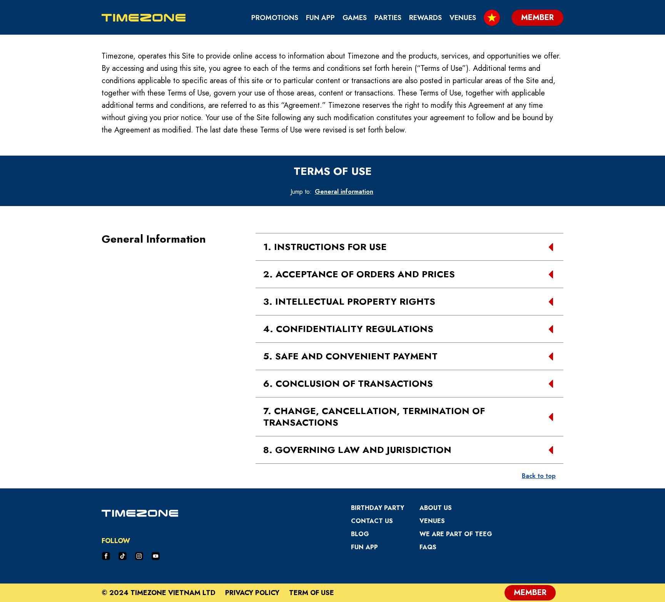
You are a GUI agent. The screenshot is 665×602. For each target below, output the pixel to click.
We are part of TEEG (455, 534)
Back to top (539, 475)
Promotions (274, 17)
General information (344, 191)
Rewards (425, 17)
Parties (387, 17)
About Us (435, 507)
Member (530, 592)
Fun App (320, 17)
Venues (462, 17)
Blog (360, 534)
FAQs (427, 547)
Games (355, 17)
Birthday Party (377, 507)
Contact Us (372, 520)
